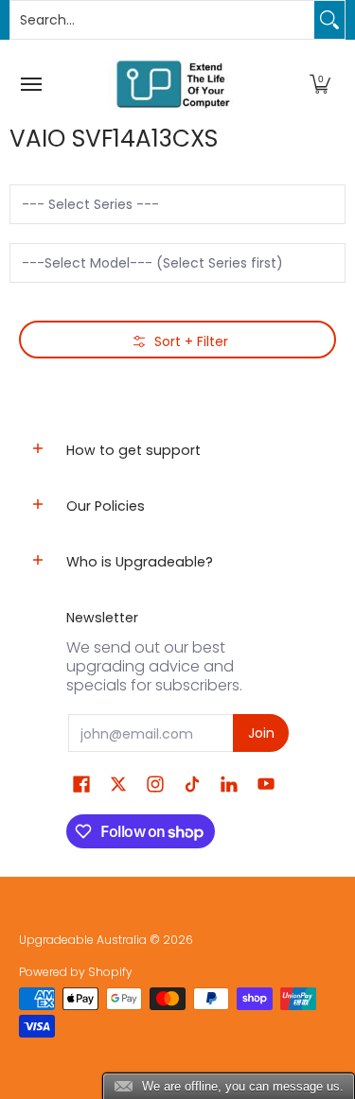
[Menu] (30, 84)
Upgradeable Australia (83, 940)
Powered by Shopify (76, 972)
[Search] (329, 20)
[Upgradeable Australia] (173, 83)
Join (261, 733)
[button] (320, 84)
